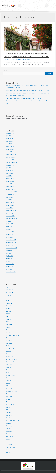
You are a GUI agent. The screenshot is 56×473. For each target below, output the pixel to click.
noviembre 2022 (11, 242)
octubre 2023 (10, 216)
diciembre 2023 (11, 210)
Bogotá (8, 305)
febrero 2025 (10, 181)
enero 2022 (9, 269)
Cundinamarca (11, 348)
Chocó (8, 332)
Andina (6, 59)
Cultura (8, 346)
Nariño (8, 407)
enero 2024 (9, 208)
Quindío (8, 428)
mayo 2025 (9, 173)
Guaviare (9, 369)
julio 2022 (9, 253)
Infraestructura (11, 375)
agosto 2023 (10, 221)
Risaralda (9, 431)
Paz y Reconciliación (12, 420)
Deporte (8, 351)
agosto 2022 (10, 250)
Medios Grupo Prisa (28, 469)
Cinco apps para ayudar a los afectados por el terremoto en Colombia (27, 90)
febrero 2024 (10, 205)
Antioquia (9, 297)
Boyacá (8, 311)
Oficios (8, 410)
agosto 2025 (10, 165)
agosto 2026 (10, 133)
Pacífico (8, 418)
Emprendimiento (11, 359)
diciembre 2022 (11, 240)
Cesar (8, 329)
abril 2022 (9, 261)
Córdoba (9, 343)
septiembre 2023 (11, 218)
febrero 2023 (10, 234)
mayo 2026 (9, 141)
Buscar (5, 70)
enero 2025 (9, 184)
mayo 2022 (9, 258)
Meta (7, 394)
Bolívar (8, 308)
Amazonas (9, 289)
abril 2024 (9, 200)
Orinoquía (9, 415)
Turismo (16, 59)
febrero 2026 (10, 149)
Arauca (8, 300)
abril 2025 (9, 176)
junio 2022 (9, 256)
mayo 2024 (9, 197)
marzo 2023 (10, 232)
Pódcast (8, 423)
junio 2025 (9, 170)
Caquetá (9, 319)
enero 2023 (9, 237)
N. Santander (10, 404)
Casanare (9, 324)
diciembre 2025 (11, 154)
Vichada (8, 452)
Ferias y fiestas (10, 361)
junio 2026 (9, 138)
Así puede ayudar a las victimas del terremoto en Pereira (23, 98)
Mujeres (8, 399)
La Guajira (9, 383)
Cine (7, 337)
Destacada (9, 354)
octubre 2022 (10, 245)
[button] (19, 5)
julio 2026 (9, 136)
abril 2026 (9, 144)
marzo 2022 (10, 264)
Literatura (9, 386)
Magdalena (9, 388)
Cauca (8, 327)
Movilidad (9, 396)
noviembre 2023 (11, 213)
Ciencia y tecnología (12, 335)
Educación (9, 356)
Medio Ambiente (11, 391)
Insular (8, 378)
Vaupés (8, 450)
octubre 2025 (10, 160)
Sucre (8, 439)
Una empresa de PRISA (28, 465)
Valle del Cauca (11, 447)
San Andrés (9, 434)
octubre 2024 (10, 189)
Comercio (9, 340)
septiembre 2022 (11, 248)
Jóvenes (8, 380)
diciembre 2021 (11, 272)
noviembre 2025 (11, 157)
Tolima (11, 59)
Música (8, 401)
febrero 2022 (10, 266)
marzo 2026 (10, 146)
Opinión (8, 412)
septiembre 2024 (11, 192)
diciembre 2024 (11, 186)
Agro (7, 287)
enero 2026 (9, 152)
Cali (7, 316)
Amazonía (9, 292)
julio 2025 (9, 168)
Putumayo (9, 426)
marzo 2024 (10, 202)
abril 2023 (9, 229)
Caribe (8, 321)
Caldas (8, 313)
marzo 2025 (10, 178)
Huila (7, 372)
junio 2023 (9, 224)
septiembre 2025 (11, 162)
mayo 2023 (9, 226)
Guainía (8, 367)
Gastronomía (10, 364)
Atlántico (9, 303)
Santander (9, 436)
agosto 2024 (10, 194)
